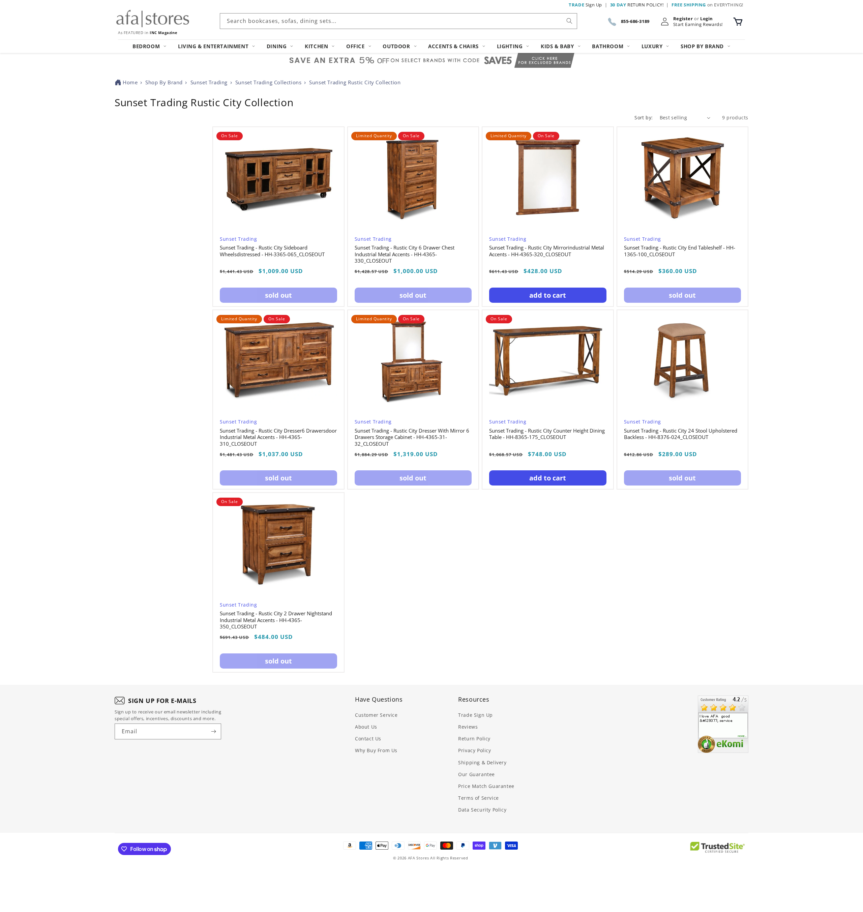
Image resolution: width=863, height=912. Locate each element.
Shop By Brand (164, 82)
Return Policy (474, 738)
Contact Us (368, 738)
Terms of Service (478, 798)
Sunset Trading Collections (268, 82)
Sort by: (643, 117)
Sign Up (585, 5)
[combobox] (398, 21)
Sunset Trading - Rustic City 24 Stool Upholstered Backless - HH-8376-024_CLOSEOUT (680, 434)
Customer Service (376, 715)
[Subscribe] (213, 731)
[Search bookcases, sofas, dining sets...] (569, 20)
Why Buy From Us (376, 750)
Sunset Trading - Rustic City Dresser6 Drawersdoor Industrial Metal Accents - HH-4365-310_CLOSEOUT (278, 437)
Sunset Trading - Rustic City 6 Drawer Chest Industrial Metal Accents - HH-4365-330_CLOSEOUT (404, 254)
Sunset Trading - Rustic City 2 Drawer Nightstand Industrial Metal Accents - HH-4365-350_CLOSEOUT (276, 620)
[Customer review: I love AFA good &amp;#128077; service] (723, 724)
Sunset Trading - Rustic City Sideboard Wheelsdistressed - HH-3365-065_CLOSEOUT (272, 251)
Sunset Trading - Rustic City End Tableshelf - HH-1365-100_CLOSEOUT (679, 251)
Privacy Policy (474, 750)
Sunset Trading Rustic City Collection (354, 82)
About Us (366, 727)
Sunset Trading (209, 82)
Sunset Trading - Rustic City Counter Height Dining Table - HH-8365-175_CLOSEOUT (547, 434)
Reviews (468, 727)
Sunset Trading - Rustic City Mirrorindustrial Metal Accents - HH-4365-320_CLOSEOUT (546, 251)
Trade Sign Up (475, 715)
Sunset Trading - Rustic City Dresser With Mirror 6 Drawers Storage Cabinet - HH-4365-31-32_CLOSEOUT (412, 437)
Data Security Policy (482, 809)
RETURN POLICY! (637, 5)
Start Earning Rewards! (698, 24)
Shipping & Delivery (482, 762)
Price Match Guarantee (486, 786)
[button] (738, 21)
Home (130, 82)
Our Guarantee (476, 774)
